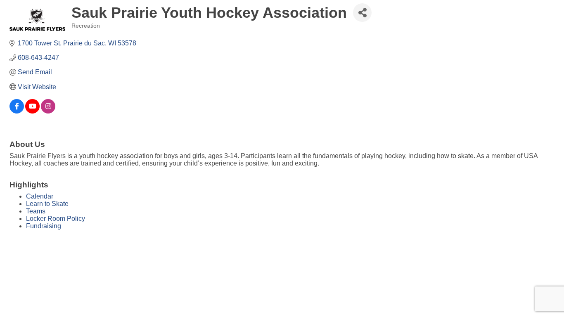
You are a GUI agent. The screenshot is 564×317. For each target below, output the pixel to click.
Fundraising (43, 225)
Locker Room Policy (55, 218)
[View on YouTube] (32, 111)
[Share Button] (362, 12)
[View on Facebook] (16, 111)
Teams (35, 211)
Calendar (39, 196)
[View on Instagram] (48, 111)
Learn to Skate (47, 203)
